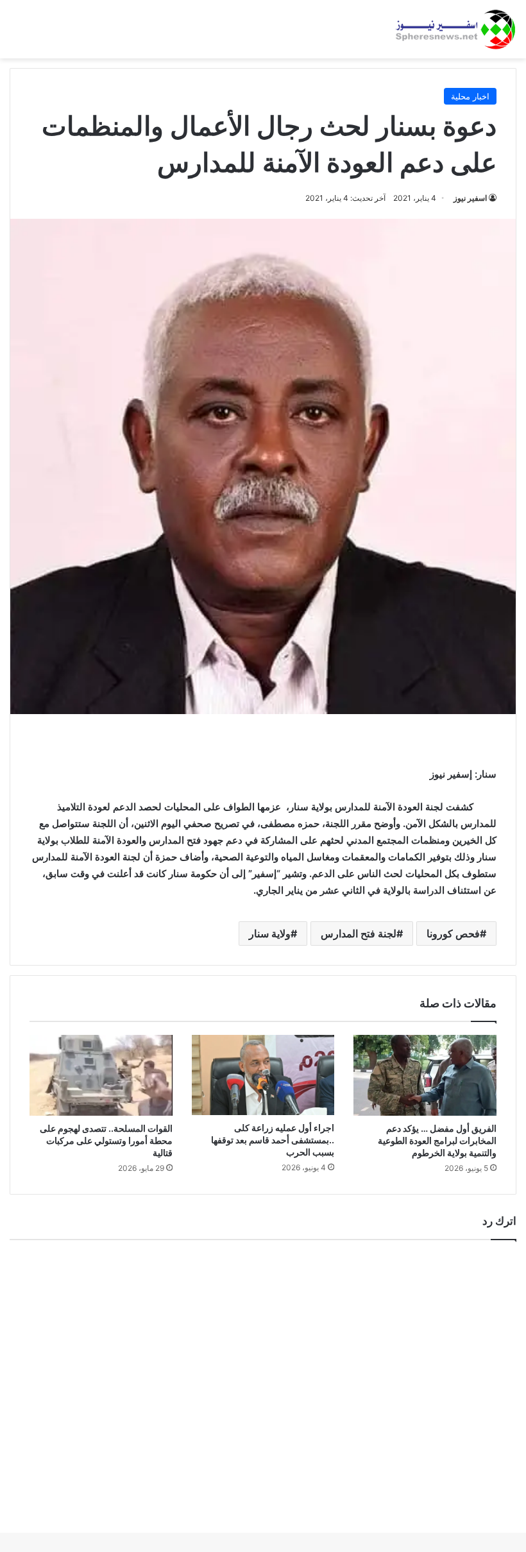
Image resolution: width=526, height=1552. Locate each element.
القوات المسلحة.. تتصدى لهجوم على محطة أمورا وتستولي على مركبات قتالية (106, 1140)
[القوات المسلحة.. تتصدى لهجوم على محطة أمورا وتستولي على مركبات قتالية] (101, 1075)
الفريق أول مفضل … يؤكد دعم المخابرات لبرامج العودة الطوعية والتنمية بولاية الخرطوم (437, 1140)
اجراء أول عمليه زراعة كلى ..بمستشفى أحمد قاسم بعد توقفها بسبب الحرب (272, 1139)
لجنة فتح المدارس (358, 933)
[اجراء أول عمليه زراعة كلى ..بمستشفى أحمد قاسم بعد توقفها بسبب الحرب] (263, 1075)
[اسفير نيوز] (455, 29)
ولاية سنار (270, 933)
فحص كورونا (453, 933)
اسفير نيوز (470, 198)
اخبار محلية (470, 96)
